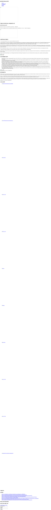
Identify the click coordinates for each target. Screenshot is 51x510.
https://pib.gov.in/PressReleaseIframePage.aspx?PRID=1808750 (10, 497)
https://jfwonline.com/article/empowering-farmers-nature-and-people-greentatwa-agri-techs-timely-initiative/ (15, 499)
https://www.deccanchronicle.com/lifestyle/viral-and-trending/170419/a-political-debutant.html (14, 496)
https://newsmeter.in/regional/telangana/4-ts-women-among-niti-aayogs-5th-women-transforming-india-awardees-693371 (17, 495)
